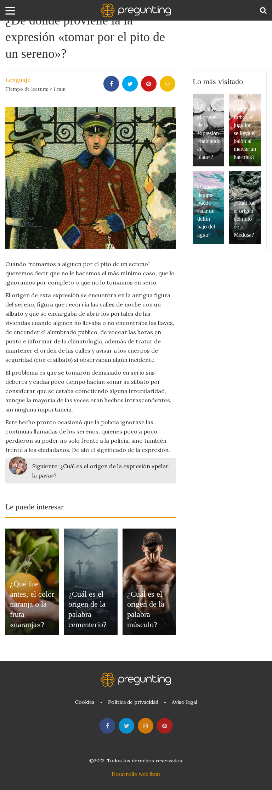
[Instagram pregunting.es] (145, 725)
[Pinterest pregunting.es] (164, 725)
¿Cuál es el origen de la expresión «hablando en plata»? (209, 133)
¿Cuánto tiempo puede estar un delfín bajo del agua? (206, 210)
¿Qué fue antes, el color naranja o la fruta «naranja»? (32, 604)
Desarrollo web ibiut (136, 774)
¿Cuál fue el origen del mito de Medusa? (244, 219)
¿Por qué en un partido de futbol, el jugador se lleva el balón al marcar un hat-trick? (245, 125)
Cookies (85, 702)
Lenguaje (17, 79)
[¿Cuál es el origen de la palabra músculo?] (149, 582)
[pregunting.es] (136, 10)
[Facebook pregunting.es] (107, 725)
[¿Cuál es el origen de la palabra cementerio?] (90, 582)
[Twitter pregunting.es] (126, 725)
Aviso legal (184, 702)
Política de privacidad (133, 702)
